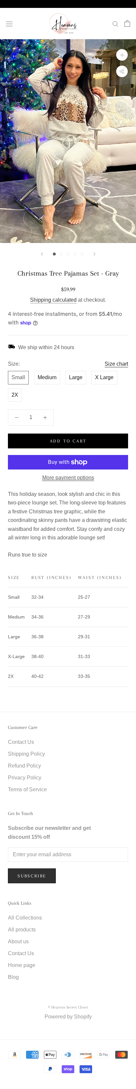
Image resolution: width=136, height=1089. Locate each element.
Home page (21, 965)
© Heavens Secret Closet (68, 1007)
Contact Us (21, 742)
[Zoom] (122, 55)
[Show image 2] (61, 254)
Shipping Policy (26, 754)
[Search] (116, 23)
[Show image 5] (82, 254)
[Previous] (42, 254)
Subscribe (31, 875)
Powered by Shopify (68, 1016)
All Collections (25, 918)
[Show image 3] (68, 254)
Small (18, 377)
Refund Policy (24, 766)
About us (18, 941)
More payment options (68, 477)
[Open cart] (127, 23)
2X (15, 395)
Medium (47, 377)
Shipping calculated (53, 300)
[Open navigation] (9, 23)
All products (22, 929)
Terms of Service (27, 789)
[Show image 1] (54, 254)
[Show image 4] (75, 254)
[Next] (94, 254)
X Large (104, 377)
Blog (13, 977)
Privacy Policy (24, 777)
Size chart (116, 364)
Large (76, 377)
